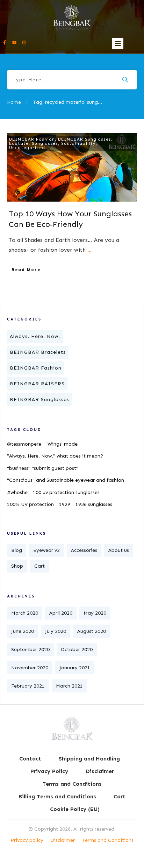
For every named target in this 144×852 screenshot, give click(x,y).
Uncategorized (27, 147)
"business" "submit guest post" (42, 468)
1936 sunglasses (93, 504)
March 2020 (24, 613)
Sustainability (78, 143)
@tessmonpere (24, 444)
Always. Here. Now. (35, 336)
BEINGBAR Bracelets (38, 352)
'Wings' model (62, 444)
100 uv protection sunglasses (66, 492)
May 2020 (95, 613)
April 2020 (60, 613)
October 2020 (77, 649)
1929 (64, 504)
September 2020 (30, 649)
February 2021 (28, 686)
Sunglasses (45, 143)
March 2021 (69, 686)
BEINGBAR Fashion (32, 139)
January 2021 (74, 668)
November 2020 (29, 668)
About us (118, 550)
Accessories (84, 550)
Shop (17, 566)
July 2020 (55, 631)
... (89, 249)
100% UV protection (30, 504)
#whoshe (17, 492)
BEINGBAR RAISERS (37, 384)
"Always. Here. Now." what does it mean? (55, 456)
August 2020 (91, 631)
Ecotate (19, 143)
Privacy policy (26, 840)
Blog (16, 550)
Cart (39, 566)
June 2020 (22, 631)
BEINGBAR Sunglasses (84, 139)
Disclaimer (62, 840)
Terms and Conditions (108, 840)
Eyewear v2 (46, 550)
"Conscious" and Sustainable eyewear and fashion (65, 480)
